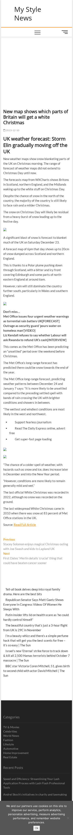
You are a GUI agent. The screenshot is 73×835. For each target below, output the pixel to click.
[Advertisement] (36, 67)
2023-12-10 (12, 130)
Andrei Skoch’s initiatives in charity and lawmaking (35, 794)
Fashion (8, 740)
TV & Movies (11, 727)
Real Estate (10, 757)
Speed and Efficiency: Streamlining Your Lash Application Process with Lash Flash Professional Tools (34, 783)
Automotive (10, 748)
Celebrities (10, 731)
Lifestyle (8, 744)
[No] (68, 818)
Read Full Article (25, 524)
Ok (36, 828)
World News (11, 735)
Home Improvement (16, 753)
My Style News (27, 13)
